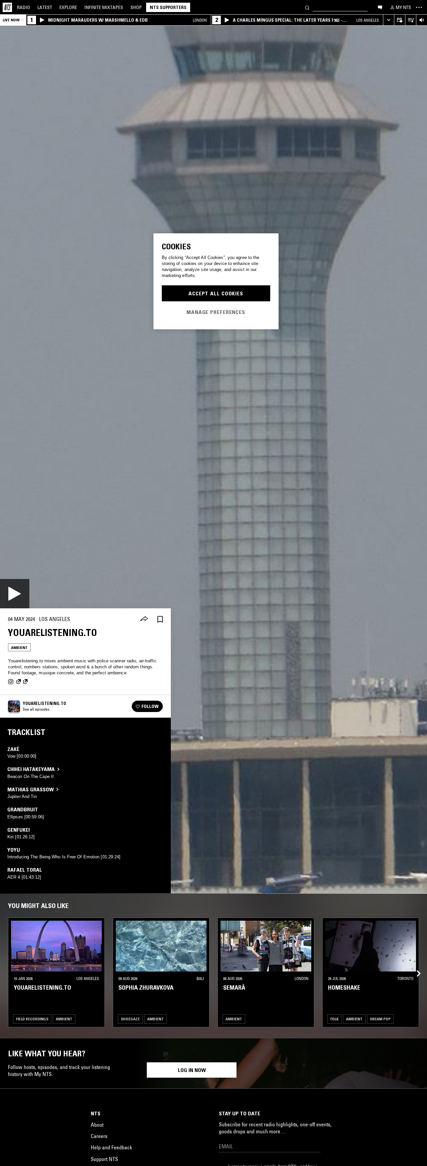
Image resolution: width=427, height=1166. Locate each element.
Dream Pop (380, 1018)
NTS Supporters (168, 7)
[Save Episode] (160, 619)
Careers (99, 1136)
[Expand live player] (388, 20)
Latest (44, 7)
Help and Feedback (111, 1147)
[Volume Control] (421, 20)
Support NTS (104, 1159)
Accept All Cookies (215, 293)
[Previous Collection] (414, 966)
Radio (23, 7)
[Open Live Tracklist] (410, 20)
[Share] (144, 619)
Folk (334, 1018)
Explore (68, 7)
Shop (136, 7)
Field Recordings (32, 1018)
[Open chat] (380, 7)
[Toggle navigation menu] (419, 7)
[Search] (307, 7)
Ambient (19, 647)
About (97, 1124)
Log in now (192, 1070)
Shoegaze (130, 1018)
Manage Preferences (215, 311)
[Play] (14, 593)
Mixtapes (103, 7)
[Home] (7, 7)
